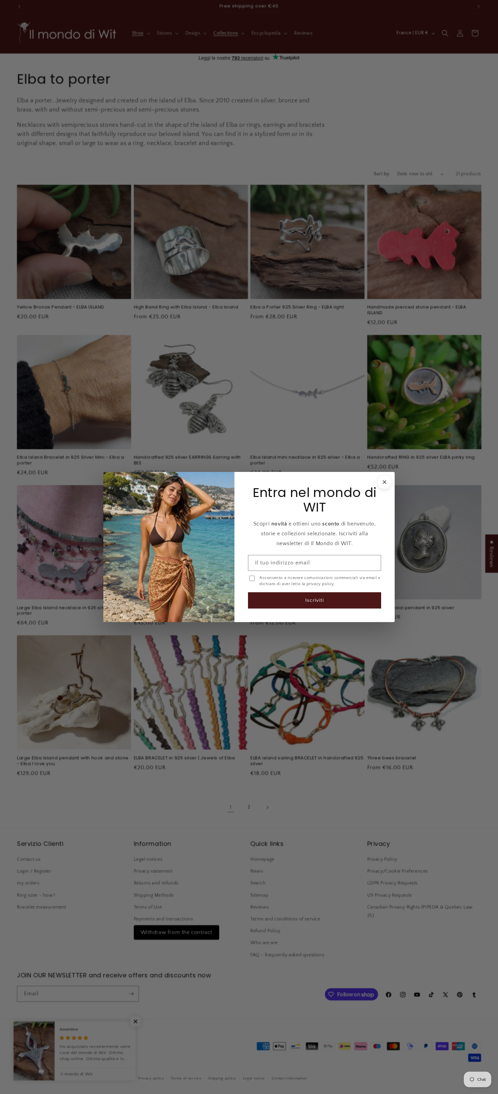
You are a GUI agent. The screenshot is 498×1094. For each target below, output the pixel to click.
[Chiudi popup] (384, 482)
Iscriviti (314, 600)
